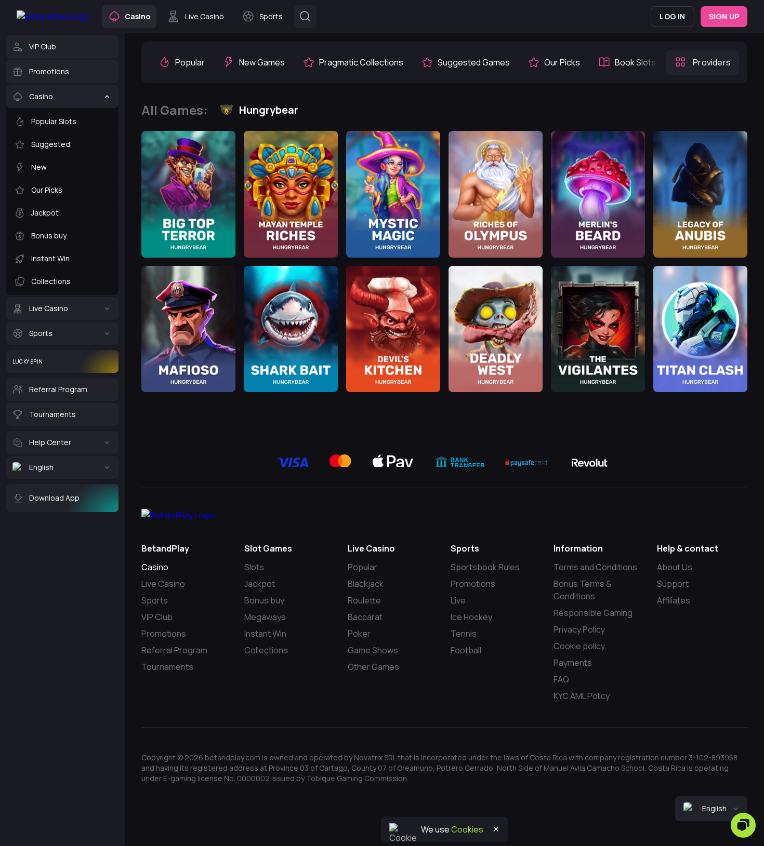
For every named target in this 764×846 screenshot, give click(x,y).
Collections (266, 650)
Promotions (163, 633)
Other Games (373, 667)
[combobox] (711, 808)
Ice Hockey (471, 617)
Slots (254, 567)
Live (458, 600)
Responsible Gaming (593, 613)
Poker (359, 633)
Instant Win (265, 633)
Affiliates (673, 600)
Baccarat (365, 617)
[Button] (305, 16)
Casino (154, 567)
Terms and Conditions (595, 567)
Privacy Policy (579, 629)
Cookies (467, 829)
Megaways (265, 617)
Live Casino (163, 583)
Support (673, 583)
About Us (674, 567)
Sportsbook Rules (485, 567)
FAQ (561, 679)
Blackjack (366, 583)
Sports (154, 600)
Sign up (724, 16)
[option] (182, 62)
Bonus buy (264, 600)
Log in (672, 16)
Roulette (364, 600)
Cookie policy (579, 646)
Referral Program (174, 650)
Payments (573, 662)
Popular (362, 567)
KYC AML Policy (582, 696)
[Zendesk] (743, 825)
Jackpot (259, 583)
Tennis (464, 633)
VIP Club (157, 617)
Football (466, 650)
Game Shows (373, 650)
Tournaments (167, 667)
